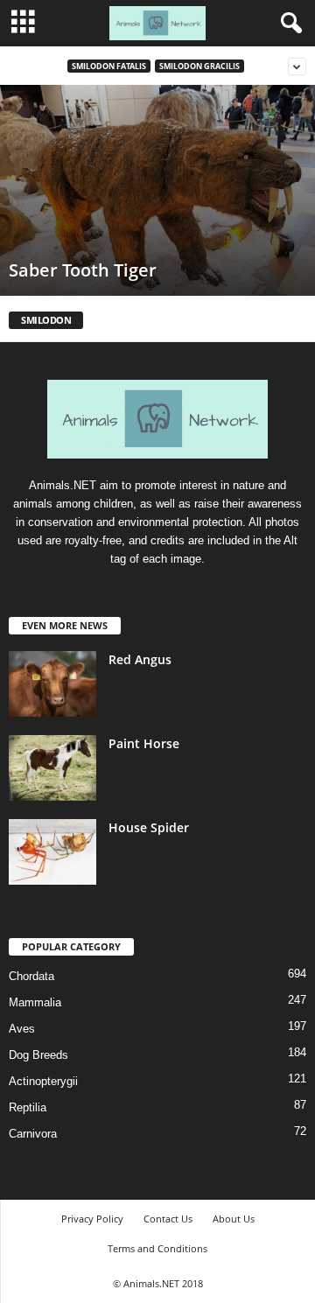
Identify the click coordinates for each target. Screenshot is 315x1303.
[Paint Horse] (52, 768)
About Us (234, 1218)
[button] (288, 23)
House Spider (148, 827)
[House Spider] (52, 852)
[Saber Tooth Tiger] (157, 190)
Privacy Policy (92, 1218)
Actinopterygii (43, 1081)
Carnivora (33, 1133)
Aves (22, 1028)
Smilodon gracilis (199, 66)
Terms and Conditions (157, 1248)
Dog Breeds (38, 1054)
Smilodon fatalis (109, 66)
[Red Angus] (52, 684)
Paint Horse (143, 743)
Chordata (31, 976)
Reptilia (27, 1107)
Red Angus (140, 659)
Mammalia (35, 1002)
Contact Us (168, 1218)
